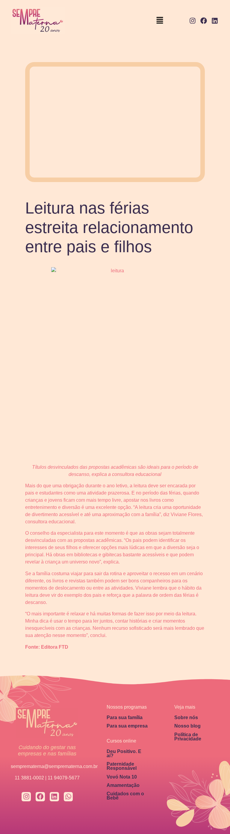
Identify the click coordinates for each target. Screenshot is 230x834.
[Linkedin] (214, 20)
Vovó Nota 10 (122, 776)
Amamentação (123, 785)
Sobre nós (186, 717)
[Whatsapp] (68, 796)
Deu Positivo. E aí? (124, 753)
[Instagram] (192, 20)
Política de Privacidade (187, 736)
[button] (160, 20)
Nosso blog (187, 725)
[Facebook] (203, 20)
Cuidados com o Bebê (125, 795)
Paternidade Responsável (122, 766)
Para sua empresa (127, 725)
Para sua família (125, 717)
